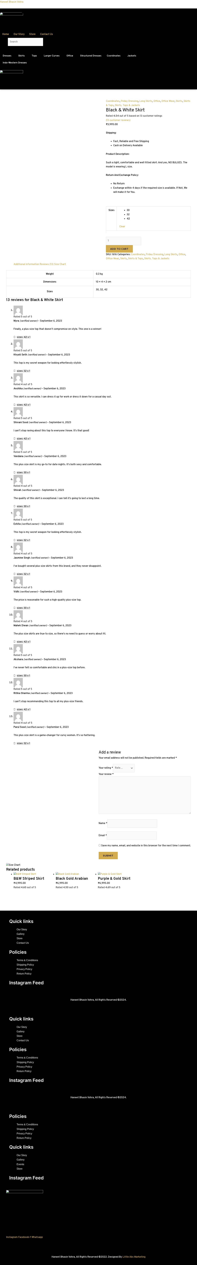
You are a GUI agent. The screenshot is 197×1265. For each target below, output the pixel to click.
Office (69, 55)
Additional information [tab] (26, 264)
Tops (34, 55)
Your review (106, 774)
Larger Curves (51, 55)
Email (103, 835)
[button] (8, 55)
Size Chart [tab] (60, 264)
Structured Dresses (90, 55)
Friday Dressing (129, 101)
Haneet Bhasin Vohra (11, 2)
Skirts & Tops (135, 258)
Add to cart (119, 248)
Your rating (106, 768)
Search (4, 41)
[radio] (157, 210)
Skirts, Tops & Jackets (127, 105)
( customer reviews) (118, 120)
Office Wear (168, 101)
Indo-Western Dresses (15, 62)
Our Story (19, 34)
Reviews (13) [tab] (47, 264)
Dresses (7, 55)
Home (5, 34)
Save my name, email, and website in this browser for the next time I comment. (146, 845)
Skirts (21, 55)
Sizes (112, 210)
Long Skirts (145, 101)
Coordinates (113, 55)
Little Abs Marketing (134, 1257)
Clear (122, 226)
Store (32, 34)
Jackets (131, 55)
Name (103, 823)
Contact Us (46, 34)
